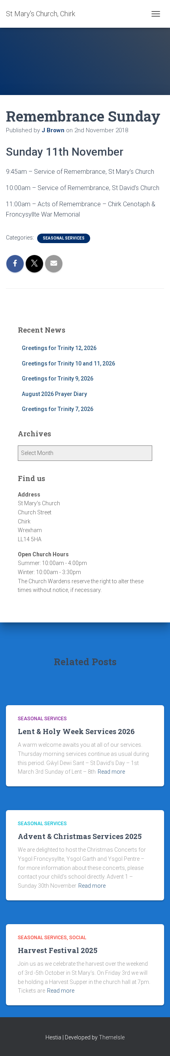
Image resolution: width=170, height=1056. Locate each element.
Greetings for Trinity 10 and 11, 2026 (68, 363)
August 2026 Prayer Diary (54, 394)
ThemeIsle (112, 1037)
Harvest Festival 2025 (57, 950)
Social (77, 937)
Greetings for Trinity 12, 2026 (59, 348)
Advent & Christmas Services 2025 (80, 836)
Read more (111, 772)
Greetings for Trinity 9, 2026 (57, 378)
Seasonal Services (64, 238)
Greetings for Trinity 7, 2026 (57, 409)
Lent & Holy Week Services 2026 (76, 731)
